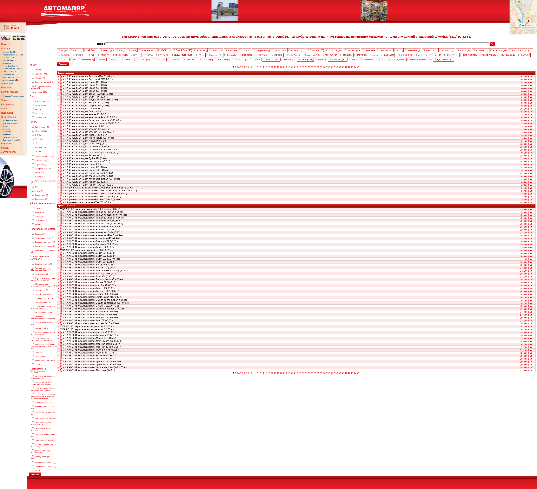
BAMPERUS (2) (149, 50)
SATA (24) (525, 55)
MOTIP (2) (362, 55)
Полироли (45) (40, 234)
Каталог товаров (9, 92)
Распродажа (7, 104)
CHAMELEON (280, 50)
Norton (375, 55)
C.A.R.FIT (246, 50)
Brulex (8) (232, 50)
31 (315, 67)
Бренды (5, 148)
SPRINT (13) (144, 60)
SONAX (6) (128, 60)
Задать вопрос (8, 152)
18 (275, 67)
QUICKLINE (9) (406, 55)
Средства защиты (10, 137)
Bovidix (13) (217, 50)
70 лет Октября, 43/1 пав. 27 (14, 69)
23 (290, 67)
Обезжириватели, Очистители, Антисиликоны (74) (44, 285)
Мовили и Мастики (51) (44, 298)
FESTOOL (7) (448, 50)
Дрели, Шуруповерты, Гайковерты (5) (41, 452)
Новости (5, 44)
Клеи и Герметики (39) (43, 294)
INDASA (149, 55)
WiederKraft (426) (370, 60)
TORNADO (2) (241, 60)
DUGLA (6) (370, 50)
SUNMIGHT (160, 60)
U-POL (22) (272, 59)
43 (352, 67)
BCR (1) (166, 50)
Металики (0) (40, 78)
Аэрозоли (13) (40, 118)
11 (253, 67)
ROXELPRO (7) (489, 55)
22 (287, 67)
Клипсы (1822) (40, 365)
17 (272, 67)
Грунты (5, 126)
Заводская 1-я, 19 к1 (11, 74)
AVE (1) (122, 50)
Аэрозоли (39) (40, 147)
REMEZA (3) (452, 55)
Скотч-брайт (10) (41, 221)
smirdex (102, 60)
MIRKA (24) (331, 55)
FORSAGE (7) (482, 50)
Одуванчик (400, 60)
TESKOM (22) (192, 60)
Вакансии (6, 143)
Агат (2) (386, 60)
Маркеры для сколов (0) (44, 312)
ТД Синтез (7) (445, 59)
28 (306, 67)
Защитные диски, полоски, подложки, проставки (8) (43, 389)
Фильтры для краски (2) (44, 328)
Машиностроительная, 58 (13, 55)
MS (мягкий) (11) (41, 131)
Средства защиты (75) (43, 264)
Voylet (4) (322, 60)
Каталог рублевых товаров (13, 96)
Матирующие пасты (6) (44, 238)
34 (324, 67)
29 (309, 67)
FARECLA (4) (431, 50)
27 (303, 67)
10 (250, 67)
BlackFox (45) (184, 50)
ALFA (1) (92, 50)
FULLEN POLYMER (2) (522, 50)
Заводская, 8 (8, 63)
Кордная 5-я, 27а (9, 52)
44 (355, 67)
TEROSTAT (175, 60)
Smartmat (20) (87, 60)
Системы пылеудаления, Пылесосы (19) (43, 424)
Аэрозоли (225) (41, 92)
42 (349, 67)
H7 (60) (91, 55)
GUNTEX (79, 55)
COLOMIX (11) (297, 50)
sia (74, 60)
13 (259, 67)
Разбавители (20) (42, 290)
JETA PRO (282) (183, 55)
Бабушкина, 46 (8, 58)
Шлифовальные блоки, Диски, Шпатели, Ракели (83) (42, 383)
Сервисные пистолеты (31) (45, 441)
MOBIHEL (347, 55)
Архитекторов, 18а (10, 60)
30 (312, 67)
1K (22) (37, 143)
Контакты (6, 87)
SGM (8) (64, 60)
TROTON (257, 60)
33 (321, 67)
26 (299, 67)
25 (296, 67)
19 (278, 67)
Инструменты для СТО (12, 140)
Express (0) (39, 139)
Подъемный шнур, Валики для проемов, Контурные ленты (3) (44, 346)
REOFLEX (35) (470, 55)
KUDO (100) (246, 55)
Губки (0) (38, 225)
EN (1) (400, 50)
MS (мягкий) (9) (40, 105)
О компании (7, 83)
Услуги (4, 100)
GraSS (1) (65, 55)
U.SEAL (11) (289, 60)
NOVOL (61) (388, 55)
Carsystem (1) (262, 50)
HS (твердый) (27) (42, 101)
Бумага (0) (39, 217)
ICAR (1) (136, 55)
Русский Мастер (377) (421, 60)
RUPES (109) (508, 55)
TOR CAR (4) (224, 60)
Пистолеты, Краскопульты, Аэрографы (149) (43, 377)
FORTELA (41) (500, 50)
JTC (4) (201, 55)
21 (284, 67)
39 (339, 67)
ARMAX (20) (108, 50)
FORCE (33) (465, 50)
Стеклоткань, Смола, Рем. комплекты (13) (43, 307)
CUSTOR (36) (335, 50)
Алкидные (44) (40, 70)
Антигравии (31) (41, 357)
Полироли (7, 135)
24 (293, 67)
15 (266, 67)
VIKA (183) (307, 59)
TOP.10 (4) (208, 60)
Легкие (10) (39, 177)
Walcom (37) (339, 59)
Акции (4, 108)
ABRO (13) (77, 50)
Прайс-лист (7, 113)
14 (263, 67)
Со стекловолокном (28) (44, 157)
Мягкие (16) (39, 173)
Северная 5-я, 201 (10, 72)
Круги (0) (38, 208)
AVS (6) (133, 50)
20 (281, 67)
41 (346, 67)
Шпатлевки (7, 132)
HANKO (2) (104, 55)
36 (330, 67)
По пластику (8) (41, 199)
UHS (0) (38, 110)
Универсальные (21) (43, 169)
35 (327, 67)
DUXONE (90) (386, 50)
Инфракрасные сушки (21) (45, 419)
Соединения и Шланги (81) (45, 467)
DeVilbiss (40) (353, 50)
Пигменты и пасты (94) (44, 82)
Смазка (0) (39, 352)
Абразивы (6, 129)
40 (342, 67)
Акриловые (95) (41, 74)
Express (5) (39, 114)
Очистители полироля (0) (45, 246)
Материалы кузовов (10, 121)
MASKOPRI (277, 55)
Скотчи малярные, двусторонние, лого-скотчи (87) (43, 339)
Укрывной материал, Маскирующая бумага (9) (41, 269)
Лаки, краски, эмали (10, 123)
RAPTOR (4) (435, 55)
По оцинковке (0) (41, 195)
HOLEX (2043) (121, 55)
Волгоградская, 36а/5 (11, 77)
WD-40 (354, 60)
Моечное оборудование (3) (45, 463)
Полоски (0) (39, 212)
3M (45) (64, 50)
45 (358, 67)
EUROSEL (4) (414, 50)
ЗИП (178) (39, 471)
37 (333, 67)
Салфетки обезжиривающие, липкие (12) (43, 317)
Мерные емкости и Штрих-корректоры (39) (43, 333)
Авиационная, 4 (9, 80)
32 (318, 67)
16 (269, 67)
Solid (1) (114, 60)
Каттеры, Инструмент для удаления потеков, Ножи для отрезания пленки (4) (43, 396)
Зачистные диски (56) (43, 402)
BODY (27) (202, 50)
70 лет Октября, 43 (10, 66)
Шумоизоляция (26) (42, 302)
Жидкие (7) (39, 191)
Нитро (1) (38, 187)
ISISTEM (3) (163, 55)
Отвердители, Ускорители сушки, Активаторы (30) (43, 279)
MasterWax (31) (294, 55)
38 (336, 67)
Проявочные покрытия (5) (45, 361)
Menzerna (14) (313, 55)
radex (420, 55)
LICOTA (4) (262, 55)
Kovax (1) (231, 55)
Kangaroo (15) (215, 55)
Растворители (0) (41, 274)
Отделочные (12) (41, 165)
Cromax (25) (317, 50)
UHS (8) (38, 135)
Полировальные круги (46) (45, 242)
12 (256, 67)
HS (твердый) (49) (42, 127)
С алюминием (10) (42, 161)
